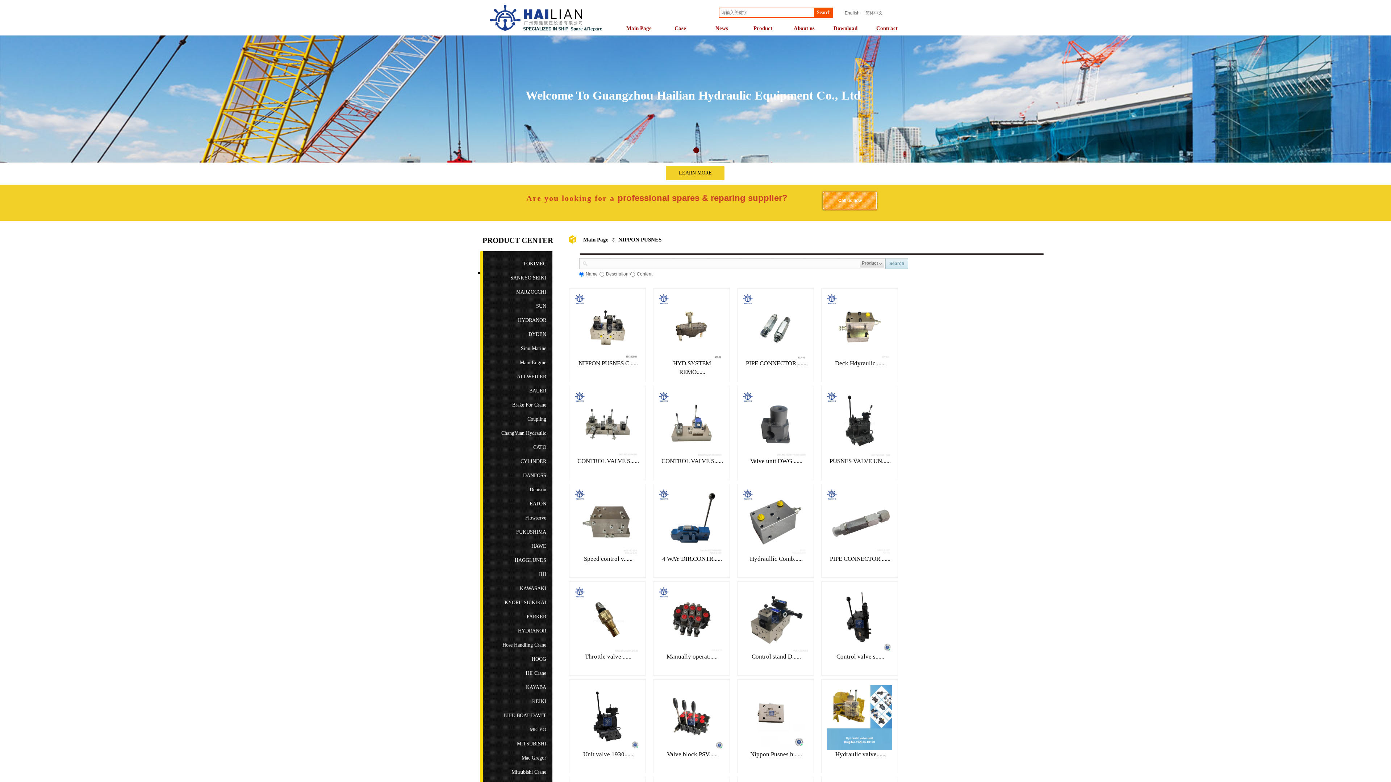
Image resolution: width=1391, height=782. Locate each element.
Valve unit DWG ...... (776, 461)
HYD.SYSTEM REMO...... (692, 367)
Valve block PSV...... (692, 754)
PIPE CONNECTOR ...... (776, 363)
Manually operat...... (692, 656)
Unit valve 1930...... (608, 754)
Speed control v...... (608, 558)
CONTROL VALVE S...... (608, 461)
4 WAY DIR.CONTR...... (692, 558)
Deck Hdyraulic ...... (860, 363)
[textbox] (767, 13)
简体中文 (874, 13)
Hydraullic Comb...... (776, 558)
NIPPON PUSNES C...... (608, 363)
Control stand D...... (776, 656)
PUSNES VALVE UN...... (860, 461)
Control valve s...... (860, 656)
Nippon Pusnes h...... (776, 754)
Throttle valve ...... (608, 656)
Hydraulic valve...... (860, 754)
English (852, 13)
